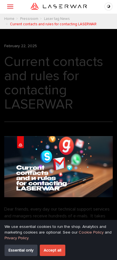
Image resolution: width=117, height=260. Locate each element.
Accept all (52, 250)
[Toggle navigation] (10, 6)
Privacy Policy (16, 238)
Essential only (21, 250)
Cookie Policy (91, 232)
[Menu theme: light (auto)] (108, 7)
